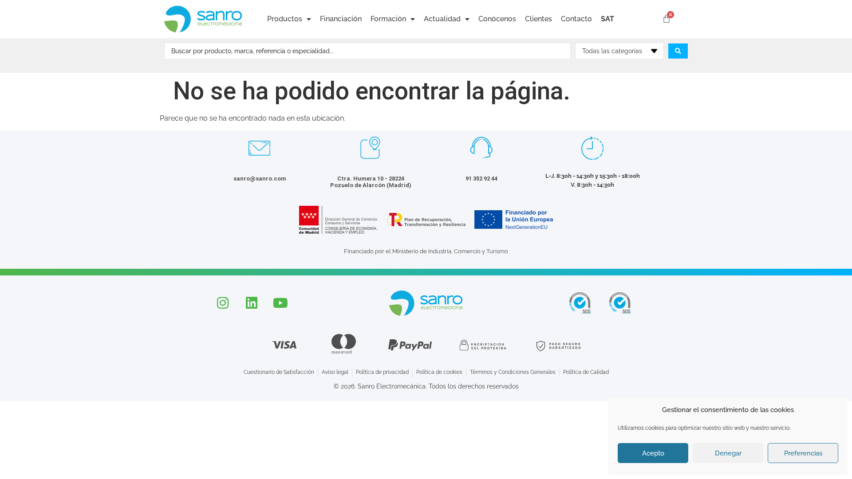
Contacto (576, 19)
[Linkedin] (251, 303)
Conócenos (497, 19)
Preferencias (803, 453)
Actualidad (442, 19)
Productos (284, 19)
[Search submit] (678, 51)
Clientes (538, 19)
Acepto (653, 453)
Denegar (728, 453)
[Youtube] (280, 303)
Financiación (341, 19)
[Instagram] (222, 303)
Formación (388, 19)
